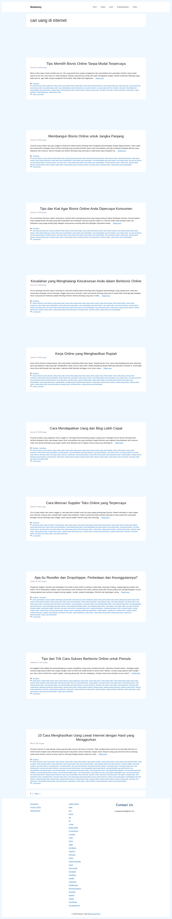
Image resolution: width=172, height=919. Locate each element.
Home (95, 7)
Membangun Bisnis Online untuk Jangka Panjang (86, 136)
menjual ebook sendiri (43, 779)
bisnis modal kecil (47, 85)
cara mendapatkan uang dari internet (104, 160)
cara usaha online (122, 160)
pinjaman (72, 892)
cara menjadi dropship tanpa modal (77, 770)
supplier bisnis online (54, 531)
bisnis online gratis (59, 158)
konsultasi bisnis (131, 88)
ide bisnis (116, 88)
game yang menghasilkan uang (72, 774)
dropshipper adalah (47, 608)
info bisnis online (112, 774)
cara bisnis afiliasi (126, 764)
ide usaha (122, 88)
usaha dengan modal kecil (57, 689)
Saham (103, 7)
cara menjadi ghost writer (97, 770)
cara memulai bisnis (128, 683)
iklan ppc (64, 454)
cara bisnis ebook (42, 766)
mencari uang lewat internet (116, 776)
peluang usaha (80, 90)
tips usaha (110, 90)
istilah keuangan (75, 861)
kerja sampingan (123, 685)
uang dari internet (61, 781)
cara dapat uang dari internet (52, 604)
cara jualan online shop (126, 766)
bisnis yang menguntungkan (72, 601)
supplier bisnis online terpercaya (72, 531)
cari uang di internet (90, 88)
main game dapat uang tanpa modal (79, 776)
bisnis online (58, 85)
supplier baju (112, 610)
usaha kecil (70, 689)
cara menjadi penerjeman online (47, 772)
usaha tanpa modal (55, 92)
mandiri (71, 878)
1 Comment (36, 693)
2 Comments (37, 239)
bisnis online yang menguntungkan (126, 761)
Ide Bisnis (36, 373)
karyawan (72, 872)
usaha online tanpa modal (102, 612)
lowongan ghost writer (60, 776)
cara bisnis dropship (117, 601)
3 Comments (37, 783)
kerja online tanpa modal (75, 162)
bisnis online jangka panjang (95, 158)
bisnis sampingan (134, 85)
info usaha (121, 774)
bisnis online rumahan (94, 761)
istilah (71, 858)
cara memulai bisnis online (74, 527)
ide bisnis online (51, 162)
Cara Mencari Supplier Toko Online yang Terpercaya (86, 503)
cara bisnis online (130, 601)
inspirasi (72, 851)
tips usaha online (94, 164)
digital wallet (73, 828)
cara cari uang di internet (79, 766)
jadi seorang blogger (82, 454)
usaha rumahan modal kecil (115, 689)
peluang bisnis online (67, 90)
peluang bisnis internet (126, 307)
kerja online (71, 608)
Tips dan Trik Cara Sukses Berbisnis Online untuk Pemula (86, 659)
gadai (71, 845)
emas (71, 838)
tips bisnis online (83, 164)
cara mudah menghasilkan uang (115, 772)
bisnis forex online (49, 761)
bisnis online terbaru (119, 303)
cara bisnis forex (53, 766)
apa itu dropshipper (39, 599)
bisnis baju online (38, 525)
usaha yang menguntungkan (48, 691)
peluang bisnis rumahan (85, 687)
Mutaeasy (36, 7)
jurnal (111, 7)
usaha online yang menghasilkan (121, 164)
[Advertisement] (86, 43)
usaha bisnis (72, 781)
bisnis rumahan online (44, 764)
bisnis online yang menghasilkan (61, 160)
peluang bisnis (55, 90)
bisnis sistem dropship (43, 601)
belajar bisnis (37, 680)
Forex (71, 841)
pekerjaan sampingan (46, 687)
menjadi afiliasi (59, 382)
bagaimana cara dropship (64, 599)
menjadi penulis (70, 382)
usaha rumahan (100, 689)
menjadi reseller (127, 608)
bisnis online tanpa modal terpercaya (91, 85)
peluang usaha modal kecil (112, 687)
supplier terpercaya (36, 612)
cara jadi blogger (63, 452)
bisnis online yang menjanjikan (82, 160)
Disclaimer (34, 804)
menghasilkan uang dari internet (40, 90)
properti (71, 895)
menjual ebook (51, 457)
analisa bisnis (74, 804)
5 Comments (37, 617)
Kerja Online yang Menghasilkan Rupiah (86, 353)
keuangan (72, 875)
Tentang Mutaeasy (123, 7)
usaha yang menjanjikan (49, 614)
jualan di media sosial (84, 380)
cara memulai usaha (51, 685)
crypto (71, 824)
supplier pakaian (131, 610)
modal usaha (34, 687)
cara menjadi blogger (100, 452)
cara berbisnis (93, 683)
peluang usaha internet (107, 779)
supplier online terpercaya (101, 531)
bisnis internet (37, 85)
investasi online (130, 774)
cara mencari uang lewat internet (69, 768)
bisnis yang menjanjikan (89, 601)
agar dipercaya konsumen (41, 230)
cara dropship (66, 604)
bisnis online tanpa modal (71, 85)
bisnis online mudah (80, 761)
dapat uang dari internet (53, 774)
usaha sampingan (42, 92)
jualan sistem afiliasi (98, 380)
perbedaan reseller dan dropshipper (85, 610)
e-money (72, 834)
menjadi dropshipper (96, 608)
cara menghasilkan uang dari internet (54, 606)
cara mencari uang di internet (49, 768)
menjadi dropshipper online (112, 608)
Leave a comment (38, 94)
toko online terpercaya (61, 533)
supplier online (87, 531)
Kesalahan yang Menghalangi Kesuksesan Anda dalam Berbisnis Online (86, 281)
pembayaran (73, 885)
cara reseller (110, 606)
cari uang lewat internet (104, 88)
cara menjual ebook (84, 772)
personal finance (75, 889)
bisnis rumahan (124, 85)
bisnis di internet (38, 158)
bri (70, 821)
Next (38, 793)
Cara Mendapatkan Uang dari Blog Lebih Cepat (86, 428)
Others (135, 7)
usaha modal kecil (119, 90)
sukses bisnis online (70, 164)
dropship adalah (35, 608)
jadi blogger (71, 454)
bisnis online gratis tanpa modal (76, 158)
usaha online (130, 90)
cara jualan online (88, 604)
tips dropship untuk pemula (46, 781)
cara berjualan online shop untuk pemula (107, 764)
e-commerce (73, 831)
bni (70, 817)
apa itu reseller (50, 599)
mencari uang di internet (99, 776)
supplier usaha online (117, 531)
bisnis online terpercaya (110, 85)
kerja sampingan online (112, 162)
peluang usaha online (92, 90)
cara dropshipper (76, 604)
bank (70, 807)
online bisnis (124, 162)
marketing (72, 882)
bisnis (56, 680)
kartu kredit (73, 868)
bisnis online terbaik (124, 158)
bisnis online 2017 (95, 680)
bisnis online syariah (111, 158)
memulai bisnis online (82, 608)
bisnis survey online (85, 377)
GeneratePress (96, 914)
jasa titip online (72, 380)
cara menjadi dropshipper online (76, 606)
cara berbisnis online (103, 601)
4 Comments (37, 166)
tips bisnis (103, 90)
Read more (100, 78)
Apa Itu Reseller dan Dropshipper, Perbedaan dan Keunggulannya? (86, 577)
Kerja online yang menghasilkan (94, 162)
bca (70, 811)
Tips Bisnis (36, 83)
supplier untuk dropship (50, 612)
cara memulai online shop (120, 604)
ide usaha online (62, 162)
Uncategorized (74, 905)
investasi (72, 855)
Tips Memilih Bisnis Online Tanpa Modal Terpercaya (86, 63)
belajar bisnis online (48, 680)
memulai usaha (133, 685)
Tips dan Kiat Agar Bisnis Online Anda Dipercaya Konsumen (86, 208)
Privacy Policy (35, 807)
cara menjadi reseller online (96, 606)
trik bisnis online (105, 164)
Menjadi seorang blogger (84, 382)
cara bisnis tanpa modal (50, 88)
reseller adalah (102, 610)
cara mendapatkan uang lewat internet (71, 88)
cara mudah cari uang (98, 772)
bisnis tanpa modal (36, 88)
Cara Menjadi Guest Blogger (115, 770)
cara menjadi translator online (67, 772)
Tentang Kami (35, 811)
